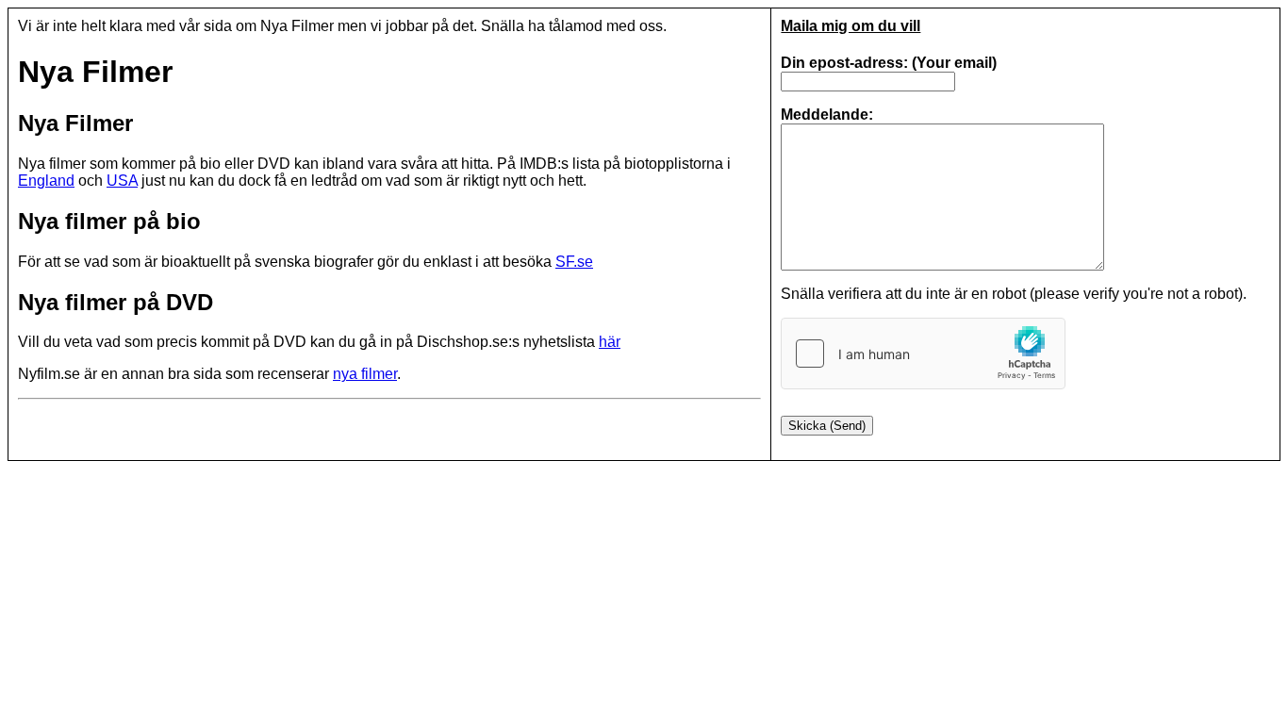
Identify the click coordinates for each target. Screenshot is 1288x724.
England (46, 181)
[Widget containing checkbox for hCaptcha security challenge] (923, 353)
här (609, 342)
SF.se (574, 262)
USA (122, 181)
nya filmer (365, 374)
